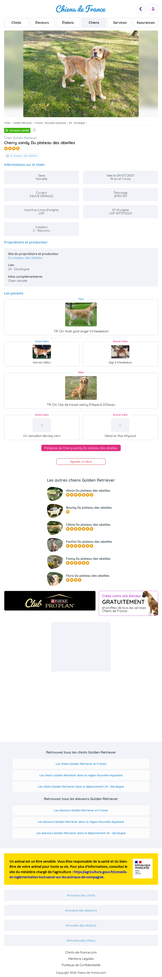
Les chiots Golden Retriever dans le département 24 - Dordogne (81, 786)
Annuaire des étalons (81, 925)
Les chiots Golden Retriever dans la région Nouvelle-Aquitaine (81, 775)
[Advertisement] (81, 647)
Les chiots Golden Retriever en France (81, 764)
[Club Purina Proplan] (50, 601)
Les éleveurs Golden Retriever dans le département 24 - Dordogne (81, 833)
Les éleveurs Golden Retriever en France (81, 810)
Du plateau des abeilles (23, 155)
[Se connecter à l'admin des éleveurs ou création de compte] (153, 9)
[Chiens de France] (81, 9)
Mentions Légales (81, 959)
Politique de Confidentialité (81, 965)
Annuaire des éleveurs (81, 910)
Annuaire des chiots (81, 895)
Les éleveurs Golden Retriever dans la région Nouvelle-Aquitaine (81, 822)
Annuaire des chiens (81, 940)
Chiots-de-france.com (81, 952)
